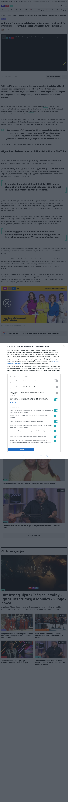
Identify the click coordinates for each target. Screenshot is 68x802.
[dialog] (34, 401)
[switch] (56, 380)
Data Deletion (24, 456)
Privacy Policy (44, 456)
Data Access (34, 456)
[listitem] (34, 377)
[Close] (64, 346)
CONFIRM (21, 449)
